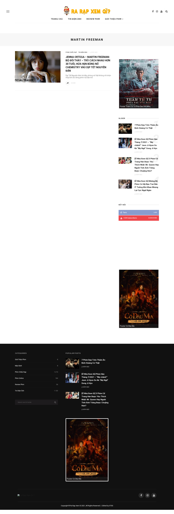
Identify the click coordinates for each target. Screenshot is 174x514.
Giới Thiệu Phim (113, 19)
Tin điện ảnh (74, 19)
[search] (166, 11)
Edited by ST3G (107, 506)
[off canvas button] (7, 11)
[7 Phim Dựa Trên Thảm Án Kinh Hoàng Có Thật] (72, 363)
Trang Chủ (57, 19)
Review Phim (93, 19)
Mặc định (36, 366)
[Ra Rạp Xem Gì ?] (26, 495)
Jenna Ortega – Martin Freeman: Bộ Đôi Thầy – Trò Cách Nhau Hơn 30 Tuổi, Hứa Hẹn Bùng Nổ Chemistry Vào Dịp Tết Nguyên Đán (88, 63)
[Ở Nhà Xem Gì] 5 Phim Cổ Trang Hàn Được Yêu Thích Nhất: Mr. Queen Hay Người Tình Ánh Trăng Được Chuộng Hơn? (95, 399)
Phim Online (36, 378)
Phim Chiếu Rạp (71, 52)
